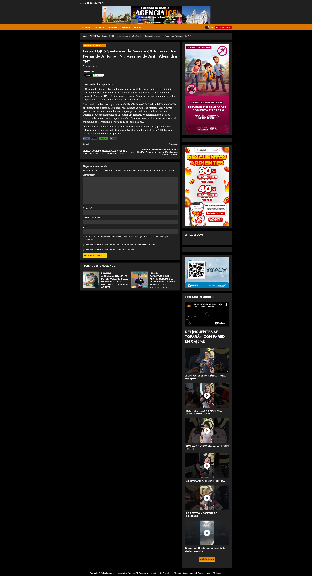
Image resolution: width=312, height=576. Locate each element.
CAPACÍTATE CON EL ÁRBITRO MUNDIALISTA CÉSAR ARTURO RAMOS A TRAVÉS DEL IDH (162, 280)
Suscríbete (225, 27)
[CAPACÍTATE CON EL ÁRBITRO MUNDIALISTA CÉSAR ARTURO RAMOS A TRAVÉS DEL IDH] (139, 280)
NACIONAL (112, 27)
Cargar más (207, 559)
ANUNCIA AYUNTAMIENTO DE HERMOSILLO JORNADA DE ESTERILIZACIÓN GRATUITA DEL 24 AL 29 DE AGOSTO (115, 282)
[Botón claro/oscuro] (207, 27)
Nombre (87, 208)
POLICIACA (85, 27)
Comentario (89, 174)
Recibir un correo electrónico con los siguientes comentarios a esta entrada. (120, 244)
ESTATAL (124, 27)
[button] (212, 27)
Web (85, 227)
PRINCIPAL (97, 27)
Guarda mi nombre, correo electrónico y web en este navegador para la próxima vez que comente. (126, 238)
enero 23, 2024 (91, 66)
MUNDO (137, 27)
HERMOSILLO (89, 46)
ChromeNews (203, 573)
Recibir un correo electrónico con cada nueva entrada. (110, 249)
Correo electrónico (92, 217)
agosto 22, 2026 (158, 288)
